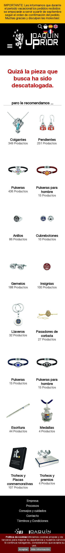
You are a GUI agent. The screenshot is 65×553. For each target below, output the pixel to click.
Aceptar (23, 549)
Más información (40, 549)
